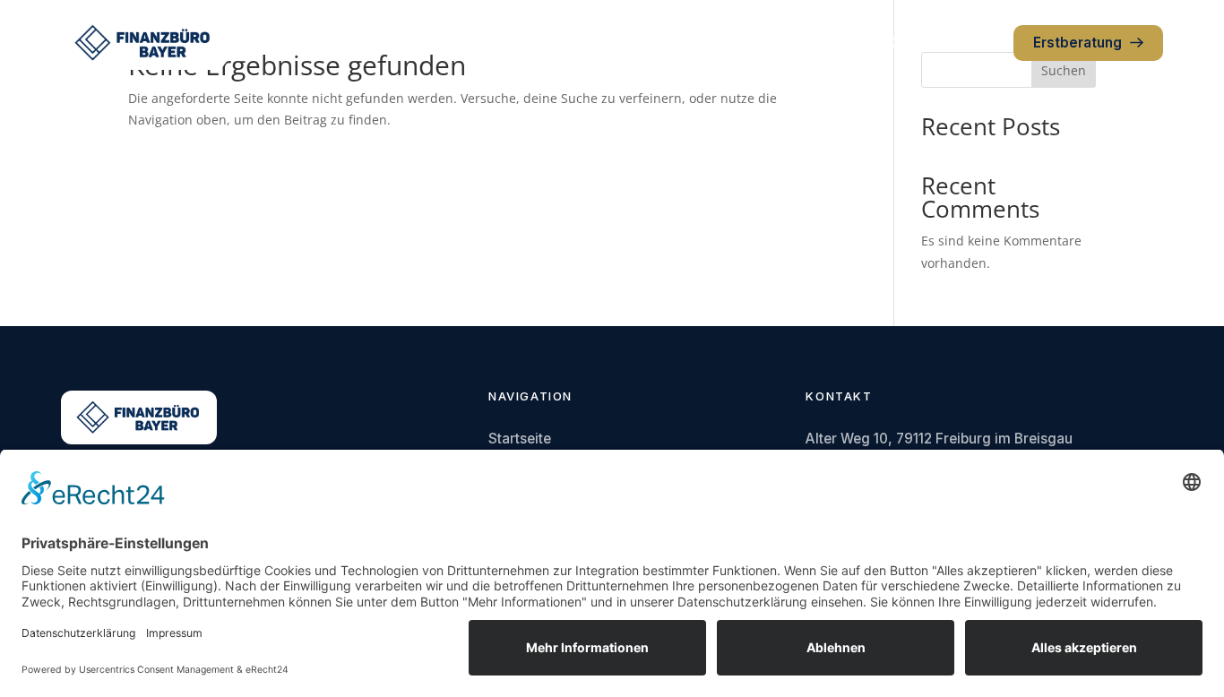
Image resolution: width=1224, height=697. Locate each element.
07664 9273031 (944, 42)
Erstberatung (1077, 42)
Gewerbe (574, 42)
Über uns (660, 42)
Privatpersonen (467, 42)
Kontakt (740, 42)
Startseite (519, 438)
